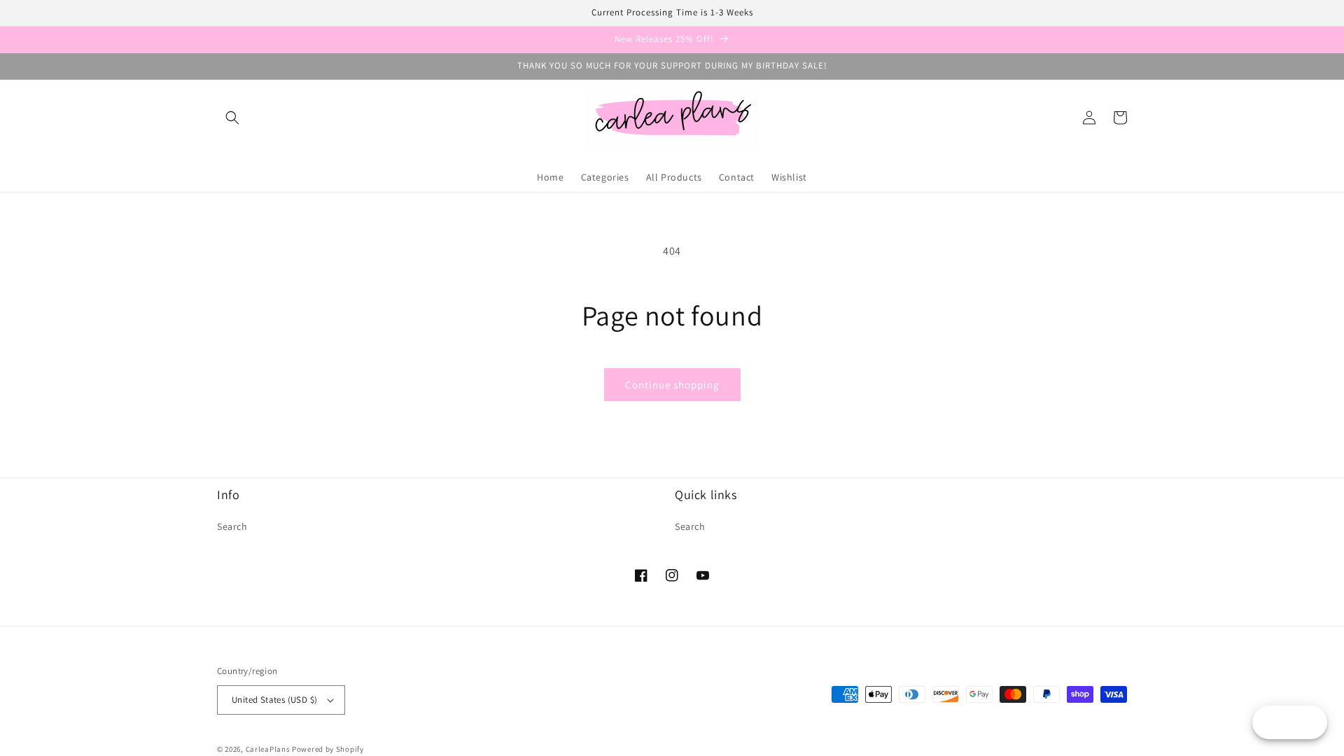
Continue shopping (672, 384)
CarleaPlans (268, 749)
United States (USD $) (274, 700)
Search (232, 526)
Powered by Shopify (328, 749)
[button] (232, 117)
